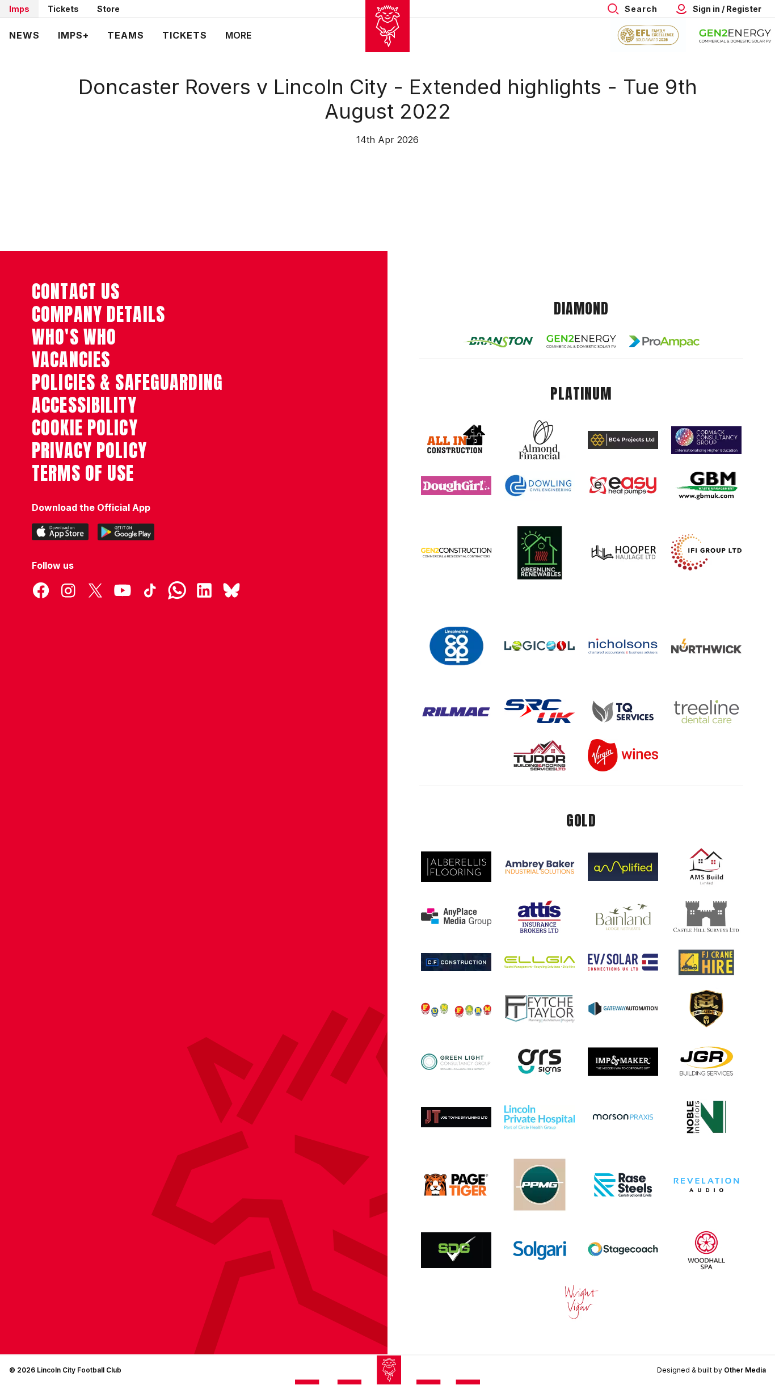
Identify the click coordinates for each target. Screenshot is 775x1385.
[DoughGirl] (456, 485)
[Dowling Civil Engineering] (539, 485)
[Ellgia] (539, 962)
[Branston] (498, 341)
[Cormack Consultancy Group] (706, 440)
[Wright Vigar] (581, 1302)
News (24, 35)
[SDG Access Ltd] (456, 1250)
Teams (125, 35)
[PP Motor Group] (539, 1184)
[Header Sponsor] (735, 35)
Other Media (745, 1370)
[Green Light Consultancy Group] (456, 1062)
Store (108, 9)
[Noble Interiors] (706, 1117)
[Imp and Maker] (623, 1061)
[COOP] (456, 646)
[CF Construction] (456, 962)
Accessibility (84, 405)
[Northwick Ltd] (706, 646)
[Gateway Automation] (623, 1008)
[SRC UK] (539, 711)
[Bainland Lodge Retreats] (623, 917)
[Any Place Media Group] (456, 917)
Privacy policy (89, 451)
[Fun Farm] (456, 1008)
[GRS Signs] (539, 1061)
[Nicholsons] (623, 645)
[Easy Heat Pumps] (623, 485)
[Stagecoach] (623, 1250)
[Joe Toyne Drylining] (456, 1117)
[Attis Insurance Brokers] (539, 917)
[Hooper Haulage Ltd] (623, 553)
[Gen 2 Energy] (581, 341)
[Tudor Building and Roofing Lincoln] (539, 755)
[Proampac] (664, 341)
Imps (19, 9)
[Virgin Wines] (623, 755)
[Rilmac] (456, 711)
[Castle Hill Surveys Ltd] (706, 917)
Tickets (63, 9)
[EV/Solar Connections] (623, 962)
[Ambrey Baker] (539, 867)
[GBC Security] (706, 1009)
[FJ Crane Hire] (706, 962)
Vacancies (71, 360)
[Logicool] (539, 646)
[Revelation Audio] (706, 1185)
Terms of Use (83, 473)
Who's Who (74, 337)
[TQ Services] (623, 711)
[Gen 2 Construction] (456, 552)
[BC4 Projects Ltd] (623, 440)
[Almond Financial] (539, 440)
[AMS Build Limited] (706, 867)
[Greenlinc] (539, 552)
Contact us (76, 292)
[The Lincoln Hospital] (539, 1117)
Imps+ (73, 35)
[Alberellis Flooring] (456, 867)
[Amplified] (623, 867)
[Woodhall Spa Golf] (706, 1250)
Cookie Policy (85, 428)
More (238, 35)
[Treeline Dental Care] (706, 712)
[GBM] (706, 485)
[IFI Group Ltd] (706, 552)
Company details (98, 314)
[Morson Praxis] (623, 1117)
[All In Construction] (456, 440)
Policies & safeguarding (127, 382)
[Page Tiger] (456, 1185)
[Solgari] (539, 1250)
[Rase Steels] (623, 1184)
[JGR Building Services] (706, 1062)
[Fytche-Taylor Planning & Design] (539, 1008)
